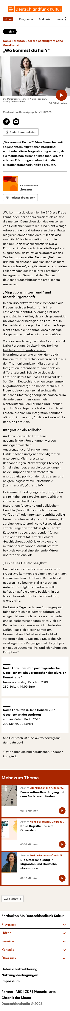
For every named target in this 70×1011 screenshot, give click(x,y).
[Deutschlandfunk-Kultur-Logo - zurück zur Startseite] (35, 9)
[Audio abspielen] (61, 95)
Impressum (10, 981)
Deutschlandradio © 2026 (22, 1003)
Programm (26, 19)
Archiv (10, 31)
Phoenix (41, 992)
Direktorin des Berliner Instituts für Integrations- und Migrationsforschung (30, 350)
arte (53, 992)
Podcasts (44, 19)
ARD (19, 992)
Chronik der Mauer (16, 997)
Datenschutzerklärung (19, 969)
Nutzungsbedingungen (19, 975)
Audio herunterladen (23, 131)
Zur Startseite (12, 898)
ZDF (29, 992)
